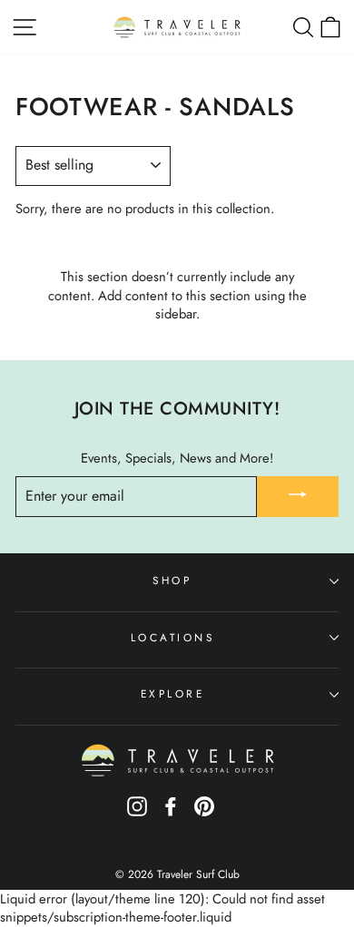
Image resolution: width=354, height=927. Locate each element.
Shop (172, 580)
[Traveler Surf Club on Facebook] (171, 812)
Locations (173, 637)
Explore (173, 693)
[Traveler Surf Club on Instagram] (137, 812)
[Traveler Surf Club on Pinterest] (204, 812)
